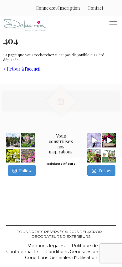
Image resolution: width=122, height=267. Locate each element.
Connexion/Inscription (58, 8)
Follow (25, 170)
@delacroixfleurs (60, 163)
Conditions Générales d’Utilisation (61, 257)
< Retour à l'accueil (21, 69)
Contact (95, 8)
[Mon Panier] (109, 8)
